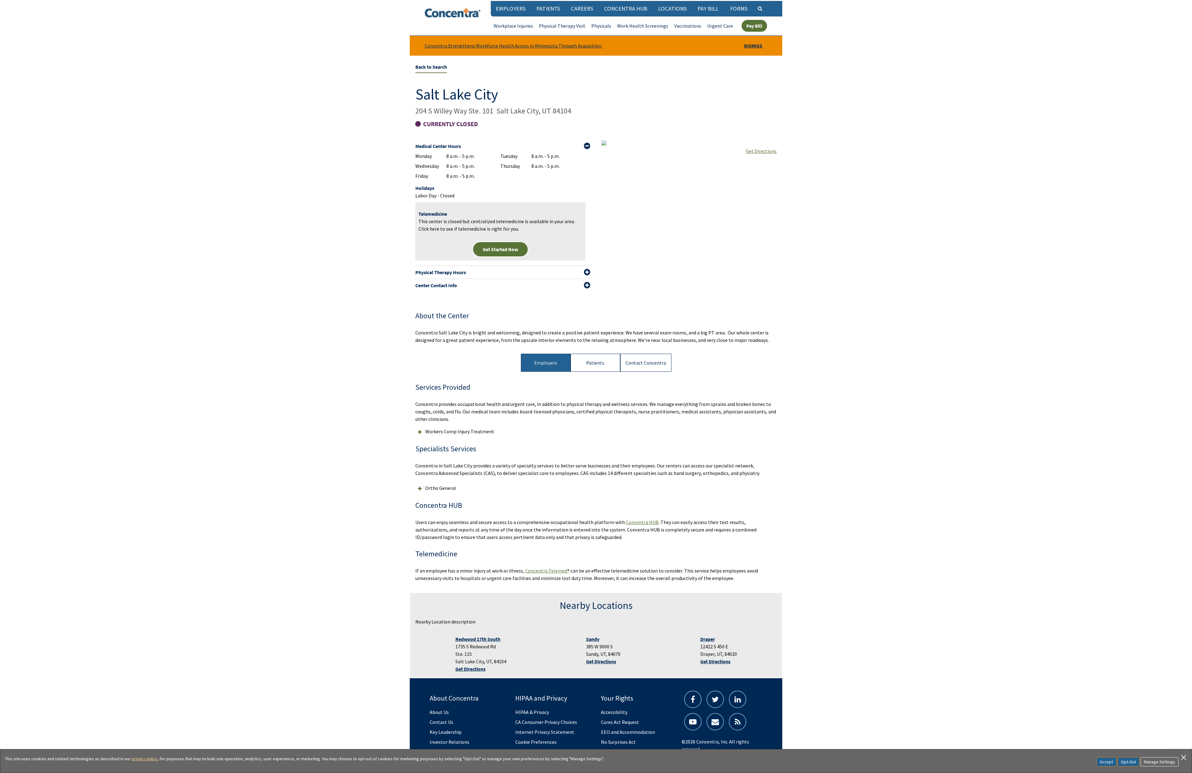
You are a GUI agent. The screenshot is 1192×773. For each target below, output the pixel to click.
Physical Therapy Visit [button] (562, 26)
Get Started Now (500, 249)
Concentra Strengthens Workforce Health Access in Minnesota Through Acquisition (513, 46)
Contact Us (441, 722)
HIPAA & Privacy (532, 712)
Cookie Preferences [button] (536, 742)
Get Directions (761, 151)
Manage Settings (1159, 762)
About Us (439, 712)
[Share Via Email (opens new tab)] (715, 721)
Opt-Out (1128, 762)
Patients (548, 8)
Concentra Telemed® (547, 571)
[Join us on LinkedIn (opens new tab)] (737, 699)
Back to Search (431, 67)
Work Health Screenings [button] (642, 26)
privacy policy (144, 758)
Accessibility (614, 712)
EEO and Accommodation (628, 732)
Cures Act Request (620, 722)
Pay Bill (708, 8)
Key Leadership (446, 732)
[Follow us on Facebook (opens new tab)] (693, 699)
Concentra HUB (625, 8)
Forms (738, 8)
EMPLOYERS (511, 8)
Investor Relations (449, 742)
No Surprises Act (618, 742)
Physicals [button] (601, 26)
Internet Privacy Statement (544, 732)
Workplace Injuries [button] (513, 26)
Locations (672, 8)
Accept (1106, 762)
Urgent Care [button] (720, 26)
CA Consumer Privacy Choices (546, 722)
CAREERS (582, 8)
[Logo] (453, 12)
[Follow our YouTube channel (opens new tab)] (693, 721)
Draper (707, 639)
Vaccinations (687, 26)
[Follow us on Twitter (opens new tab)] (715, 699)
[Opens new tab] (737, 721)
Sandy (592, 639)
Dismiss (753, 46)
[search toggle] (759, 8)
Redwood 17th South (477, 639)
